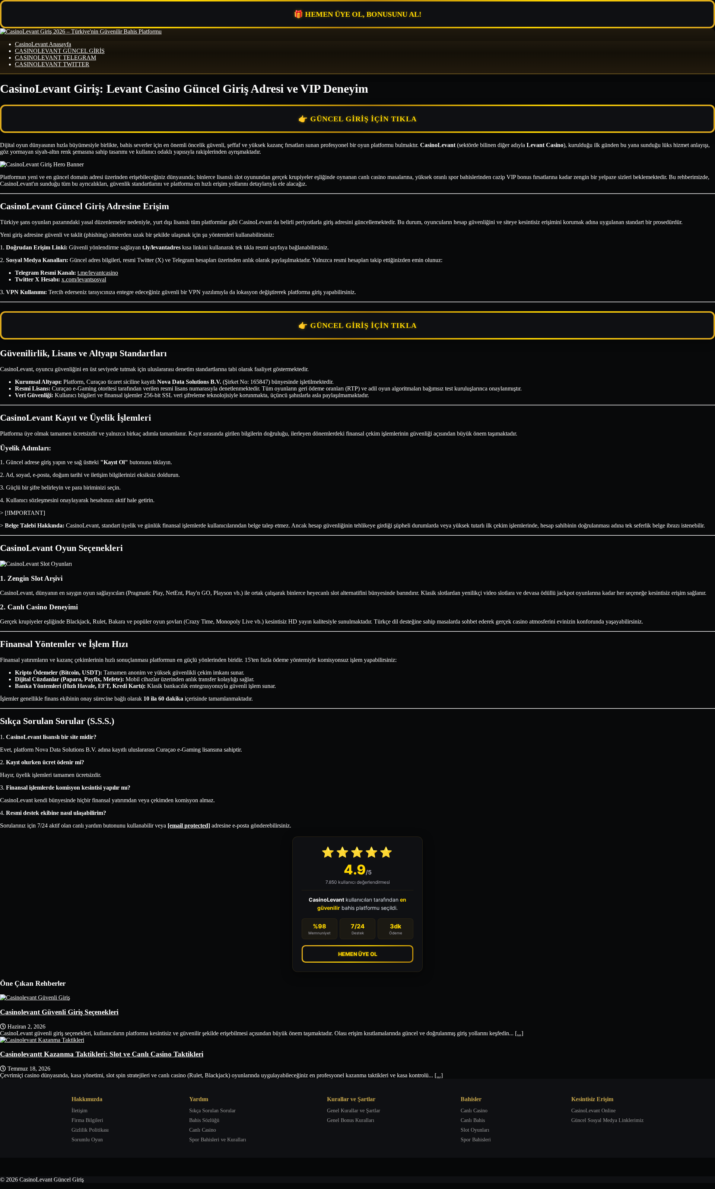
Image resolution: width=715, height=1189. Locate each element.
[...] (519, 1033)
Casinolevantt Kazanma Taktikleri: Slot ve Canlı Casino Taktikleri (101, 1054)
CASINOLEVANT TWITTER (52, 64)
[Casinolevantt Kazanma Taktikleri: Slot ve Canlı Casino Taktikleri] (42, 1040)
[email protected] (189, 825)
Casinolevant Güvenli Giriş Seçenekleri (59, 1012)
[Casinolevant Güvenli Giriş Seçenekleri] (35, 997)
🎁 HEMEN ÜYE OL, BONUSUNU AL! (358, 14)
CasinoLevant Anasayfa (43, 44)
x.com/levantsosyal (83, 279)
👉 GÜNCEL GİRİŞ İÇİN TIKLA (357, 119)
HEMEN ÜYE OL (357, 954)
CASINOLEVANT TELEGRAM (55, 57)
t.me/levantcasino (97, 273)
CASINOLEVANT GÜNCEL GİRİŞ (60, 51)
